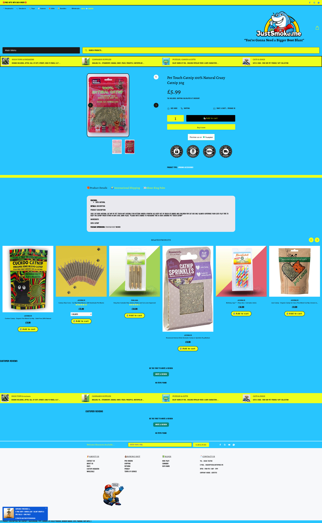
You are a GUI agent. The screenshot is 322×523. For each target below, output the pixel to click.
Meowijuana (134, 300)
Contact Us (91, 461)
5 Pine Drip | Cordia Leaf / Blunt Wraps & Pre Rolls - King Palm (29, 513)
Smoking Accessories (185, 167)
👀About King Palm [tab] (154, 188)
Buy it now (201, 127)
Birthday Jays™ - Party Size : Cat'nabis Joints (241, 303)
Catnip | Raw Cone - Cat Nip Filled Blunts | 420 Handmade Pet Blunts (81, 303)
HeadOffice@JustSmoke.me (214, 464)
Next (156, 105)
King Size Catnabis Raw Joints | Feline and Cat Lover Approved (135, 303)
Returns (127, 466)
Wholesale (90, 471)
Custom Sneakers (93, 469)
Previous (90, 105)
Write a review (161, 374)
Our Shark (166, 466)
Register (90, 8)
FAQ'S (88, 466)
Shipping (180, 98)
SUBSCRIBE (201, 445)
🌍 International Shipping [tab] (125, 188)
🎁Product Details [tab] (97, 188)
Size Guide (174, 108)
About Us (90, 463)
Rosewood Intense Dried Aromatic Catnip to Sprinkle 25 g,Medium (188, 338)
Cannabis (165, 463)
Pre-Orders (129, 461)
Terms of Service (131, 471)
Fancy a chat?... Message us (226, 108)
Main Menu (10, 50)
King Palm (165, 461)
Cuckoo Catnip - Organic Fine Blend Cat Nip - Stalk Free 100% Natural (28, 318)
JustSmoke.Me (28, 316)
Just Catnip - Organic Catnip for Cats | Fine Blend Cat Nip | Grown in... (294, 303)
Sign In (83, 8)
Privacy (127, 469)
